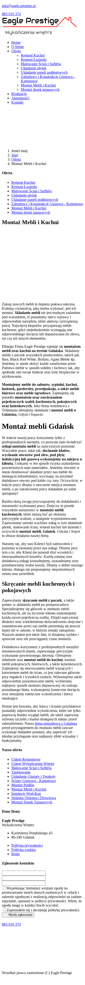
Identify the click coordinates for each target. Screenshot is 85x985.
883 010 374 (11, 14)
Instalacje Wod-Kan (26, 794)
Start (14, 155)
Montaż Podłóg (22, 785)
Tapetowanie (20, 772)
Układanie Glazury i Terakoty (33, 776)
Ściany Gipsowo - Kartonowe (33, 781)
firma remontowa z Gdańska (56, 723)
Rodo (15, 854)
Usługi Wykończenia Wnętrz (32, 764)
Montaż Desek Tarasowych (31, 802)
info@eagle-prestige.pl (19, 6)
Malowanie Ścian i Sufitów (31, 768)
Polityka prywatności (27, 845)
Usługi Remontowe (25, 759)
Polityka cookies (23, 850)
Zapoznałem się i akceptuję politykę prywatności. (43, 910)
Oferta (16, 159)
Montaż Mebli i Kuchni (28, 789)
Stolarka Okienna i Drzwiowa (33, 798)
